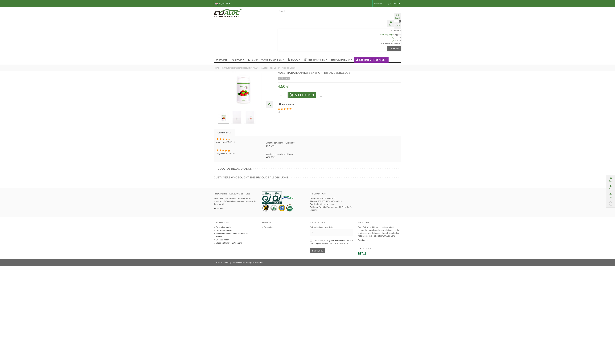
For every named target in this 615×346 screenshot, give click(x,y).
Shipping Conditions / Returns (228, 243)
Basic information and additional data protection (231, 235)
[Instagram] (364, 253)
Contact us (267, 227)
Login (388, 3)
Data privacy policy (223, 227)
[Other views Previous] (215, 117)
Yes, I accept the (321, 240)
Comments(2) (224, 132)
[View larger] (269, 104)
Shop (238, 59)
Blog (294, 59)
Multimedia (342, 59)
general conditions (337, 240)
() (279, 112)
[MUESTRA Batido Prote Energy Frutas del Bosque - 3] (249, 117)
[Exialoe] (228, 13)
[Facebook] (359, 253)
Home (223, 59)
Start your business (266, 59)
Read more (219, 208)
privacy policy (316, 243)
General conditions (223, 230)
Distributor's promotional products (236, 68)
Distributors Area (372, 59)
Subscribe (317, 250)
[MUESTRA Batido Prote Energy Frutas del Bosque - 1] (223, 117)
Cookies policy (221, 240)
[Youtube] (362, 253)
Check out (394, 48)
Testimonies (316, 59)
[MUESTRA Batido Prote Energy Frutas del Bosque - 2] (236, 117)
